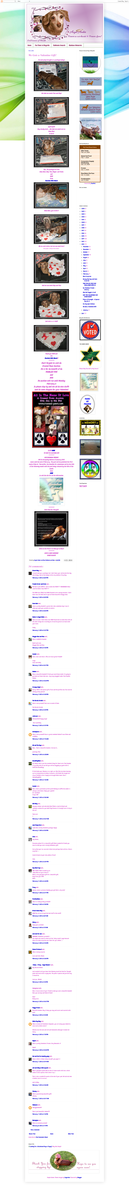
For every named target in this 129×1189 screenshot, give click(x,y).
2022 (83, 217)
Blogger (79, 1177)
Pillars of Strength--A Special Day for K (91, 300)
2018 (83, 228)
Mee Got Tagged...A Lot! (89, 292)
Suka (33, 837)
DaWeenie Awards (59, 45)
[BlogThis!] (66, 560)
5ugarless (67, 1177)
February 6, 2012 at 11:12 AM (40, 1015)
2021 (83, 219)
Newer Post (32, 1134)
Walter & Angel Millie (38, 617)
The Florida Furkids (37, 700)
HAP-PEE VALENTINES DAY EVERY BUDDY (90, 296)
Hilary (34, 922)
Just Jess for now (37, 934)
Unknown (34, 1105)
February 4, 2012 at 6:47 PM (40, 893)
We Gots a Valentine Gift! (89, 307)
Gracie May (35, 570)
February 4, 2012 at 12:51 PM (40, 830)
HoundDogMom (36, 761)
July (84, 260)
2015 (83, 236)
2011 (83, 313)
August (85, 257)
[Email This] (65, 560)
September (86, 255)
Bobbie (34, 671)
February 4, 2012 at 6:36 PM (40, 881)
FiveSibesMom (36, 899)
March (85, 271)
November (86, 249)
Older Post (71, 1134)
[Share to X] (68, 560)
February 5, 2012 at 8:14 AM (40, 916)
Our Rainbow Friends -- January (89, 289)
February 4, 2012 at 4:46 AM (40, 739)
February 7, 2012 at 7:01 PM (40, 1114)
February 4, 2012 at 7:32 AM (40, 780)
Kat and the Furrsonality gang (40, 1056)
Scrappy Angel (36, 687)
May (84, 266)
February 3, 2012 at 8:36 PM (40, 611)
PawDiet (93, 183)
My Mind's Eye (36, 868)
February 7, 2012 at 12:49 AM (40, 1062)
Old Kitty (34, 804)
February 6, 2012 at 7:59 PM (40, 1034)
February (86, 274)
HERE (53, 450)
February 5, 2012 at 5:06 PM (40, 958)
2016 (83, 233)
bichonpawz (35, 732)
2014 (83, 239)
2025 (83, 209)
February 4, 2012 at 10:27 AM (40, 819)
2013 (83, 241)
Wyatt (34, 1041)
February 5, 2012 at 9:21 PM (40, 982)
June (84, 263)
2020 (83, 222)
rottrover (35, 716)
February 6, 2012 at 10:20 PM (40, 1050)
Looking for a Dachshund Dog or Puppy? (41, 1146)
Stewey (34, 1091)
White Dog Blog (36, 1021)
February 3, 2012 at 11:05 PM (40, 694)
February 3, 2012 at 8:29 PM (40, 578)
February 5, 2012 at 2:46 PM (40, 943)
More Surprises (87, 276)
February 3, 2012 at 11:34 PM (40, 725)
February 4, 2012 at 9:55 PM (40, 904)
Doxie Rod (35, 603)
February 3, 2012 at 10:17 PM (40, 665)
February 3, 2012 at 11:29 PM (40, 710)
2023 (83, 214)
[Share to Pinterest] (71, 560)
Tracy (34, 887)
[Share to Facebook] (70, 560)
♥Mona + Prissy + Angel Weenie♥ (41, 965)
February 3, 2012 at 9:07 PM (40, 630)
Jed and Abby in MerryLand (40, 1068)
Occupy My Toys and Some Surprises (90, 280)
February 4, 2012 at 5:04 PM (40, 862)
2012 (83, 244)
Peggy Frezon (36, 1008)
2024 (83, 211)
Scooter (34, 654)
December (86, 247)
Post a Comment (35, 1130)
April (84, 268)
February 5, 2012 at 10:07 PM (40, 1001)
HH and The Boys (36, 745)
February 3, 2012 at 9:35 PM (40, 648)
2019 (83, 225)
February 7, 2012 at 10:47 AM (40, 1098)
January (85, 310)
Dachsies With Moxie (51, 358)
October (85, 252)
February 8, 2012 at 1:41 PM (40, 1126)
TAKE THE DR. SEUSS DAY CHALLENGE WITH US (89, 284)
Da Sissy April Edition (89, 304)
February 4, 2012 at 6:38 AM (40, 754)
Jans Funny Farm (37, 825)
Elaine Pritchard (37, 949)
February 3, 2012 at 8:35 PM (40, 597)
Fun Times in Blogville (42, 45)
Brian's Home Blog (37, 911)
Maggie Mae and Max (38, 636)
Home (29, 45)
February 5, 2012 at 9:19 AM (40, 927)
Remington (35, 1120)
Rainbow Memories (75, 45)
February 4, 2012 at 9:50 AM (40, 797)
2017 (83, 230)
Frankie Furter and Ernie (39, 584)
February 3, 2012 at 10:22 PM (40, 681)
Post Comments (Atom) (42, 1137)
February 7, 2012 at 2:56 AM (40, 1085)
